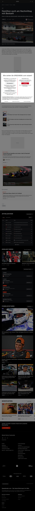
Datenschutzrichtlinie (15, 101)
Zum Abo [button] (25, 83)
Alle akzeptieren (10, 83)
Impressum (6, 101)
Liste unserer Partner (5, 99)
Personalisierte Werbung (10, 90)
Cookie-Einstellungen (27, 101)
